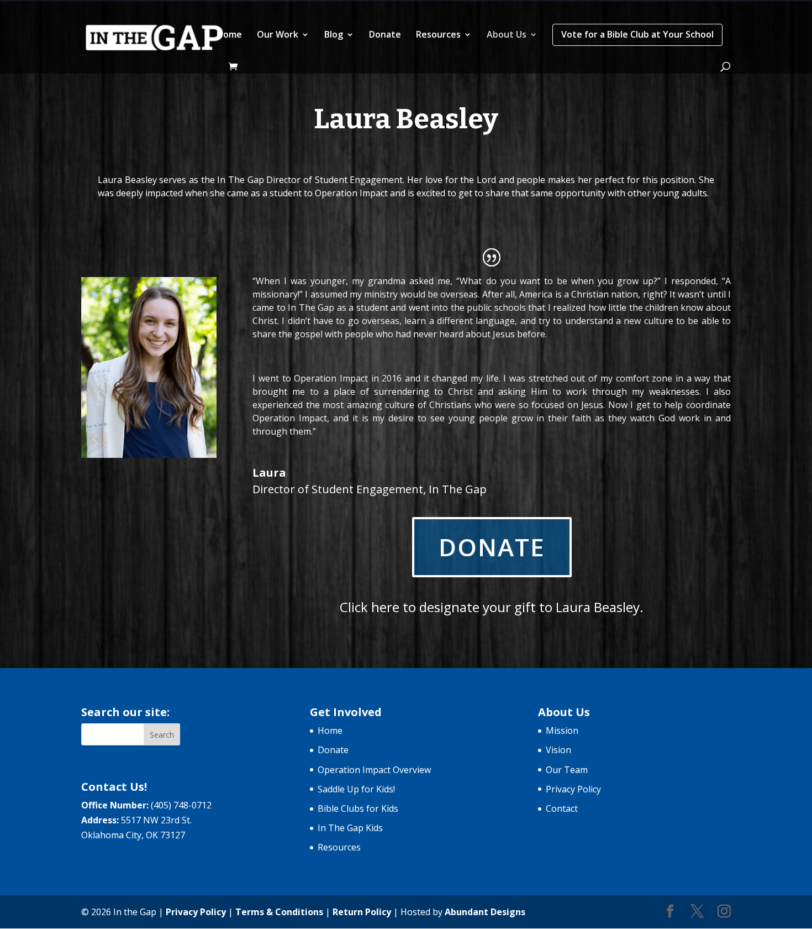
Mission (562, 730)
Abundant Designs (485, 912)
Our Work (277, 35)
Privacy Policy (573, 789)
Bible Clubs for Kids (358, 808)
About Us (506, 35)
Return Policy (362, 912)
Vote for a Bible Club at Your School (637, 34)
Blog (333, 35)
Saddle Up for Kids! (356, 789)
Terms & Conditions (279, 912)
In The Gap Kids (350, 828)
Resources (438, 35)
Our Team (567, 770)
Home (229, 35)
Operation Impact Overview (374, 770)
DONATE (492, 546)
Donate (385, 35)
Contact (562, 808)
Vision (558, 750)
